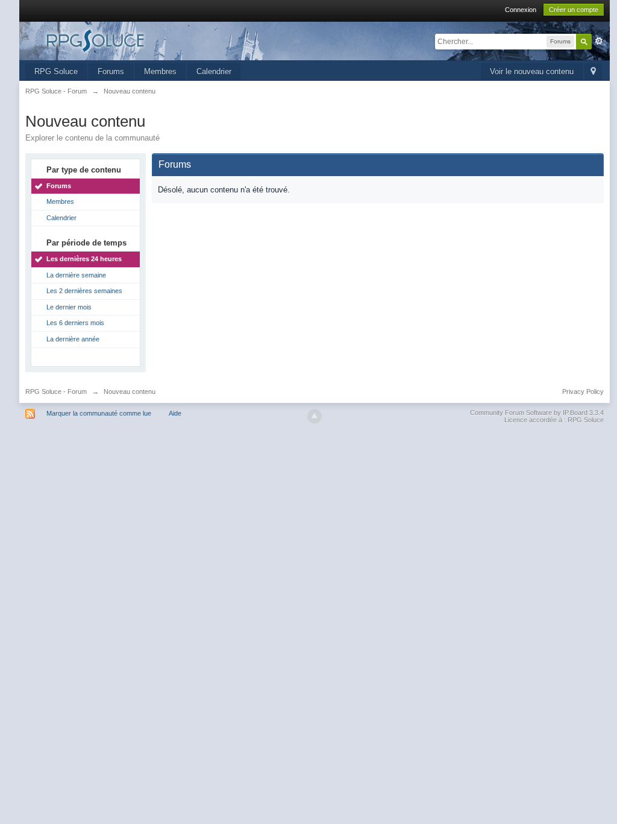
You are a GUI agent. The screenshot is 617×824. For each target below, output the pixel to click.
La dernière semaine (76, 275)
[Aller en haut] (314, 416)
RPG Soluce (56, 71)
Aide (175, 413)
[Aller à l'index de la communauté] (133, 40)
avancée (599, 41)
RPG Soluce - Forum (56, 391)
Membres (160, 71)
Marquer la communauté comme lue (98, 413)
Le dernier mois (69, 307)
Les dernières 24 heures (84, 258)
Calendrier (213, 71)
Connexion (520, 9)
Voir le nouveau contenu (532, 71)
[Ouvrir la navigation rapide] (593, 72)
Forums (111, 71)
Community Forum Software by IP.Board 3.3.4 (537, 412)
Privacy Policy (583, 391)
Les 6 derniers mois (75, 322)
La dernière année (72, 339)
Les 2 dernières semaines (84, 290)
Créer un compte (573, 9)
